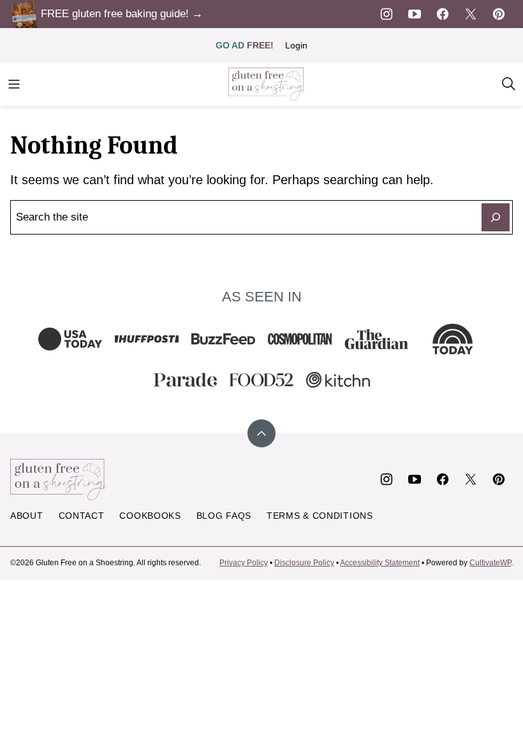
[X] (471, 14)
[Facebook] (443, 14)
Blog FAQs (223, 515)
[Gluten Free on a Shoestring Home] (266, 84)
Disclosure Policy (304, 562)
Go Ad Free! (245, 45)
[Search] (509, 84)
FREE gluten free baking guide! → (122, 14)
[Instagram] (386, 14)
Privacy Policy (243, 562)
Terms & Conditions (320, 515)
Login (296, 45)
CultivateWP (490, 562)
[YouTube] (415, 14)
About (26, 515)
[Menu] (14, 84)
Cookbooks (149, 515)
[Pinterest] (499, 14)
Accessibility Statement (380, 562)
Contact (82, 515)
